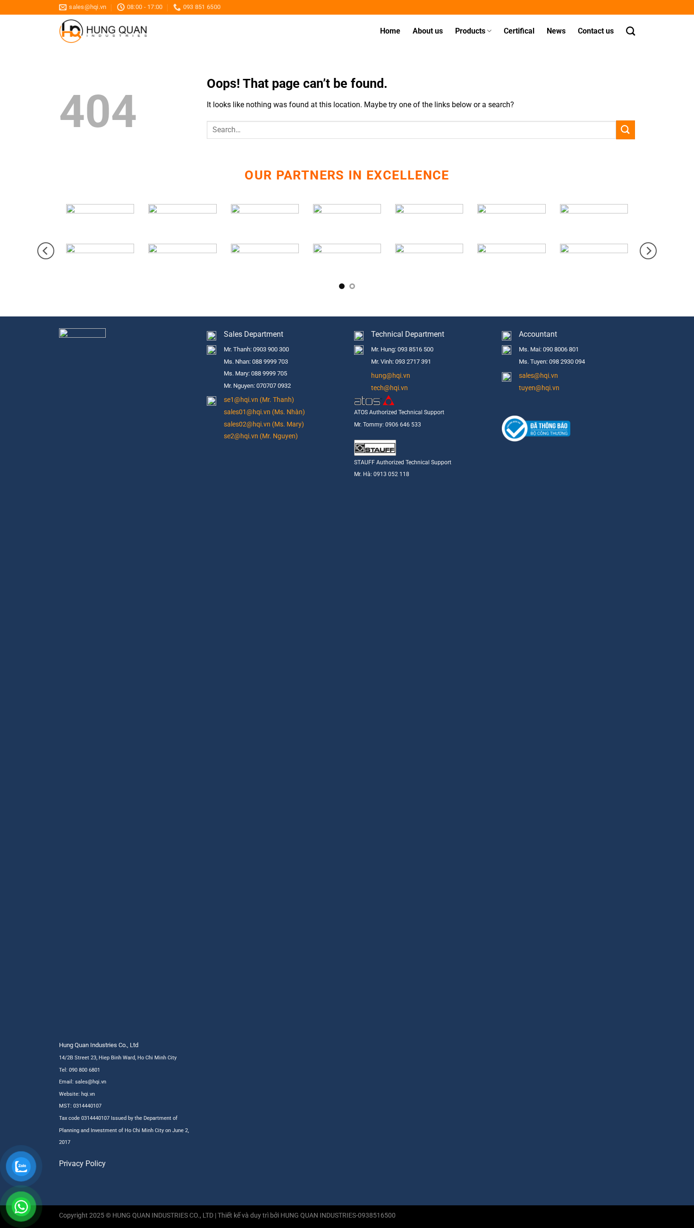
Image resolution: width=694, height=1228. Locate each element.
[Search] (630, 31)
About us (428, 30)
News (556, 30)
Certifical (519, 30)
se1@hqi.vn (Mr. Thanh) (259, 400)
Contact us (596, 30)
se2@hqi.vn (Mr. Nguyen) (261, 436)
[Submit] (625, 129)
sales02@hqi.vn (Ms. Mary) (264, 424)
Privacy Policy (82, 1163)
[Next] (648, 250)
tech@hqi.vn (389, 388)
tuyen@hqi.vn (539, 388)
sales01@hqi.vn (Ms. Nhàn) (264, 412)
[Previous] (45, 250)
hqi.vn (88, 1094)
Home (390, 30)
